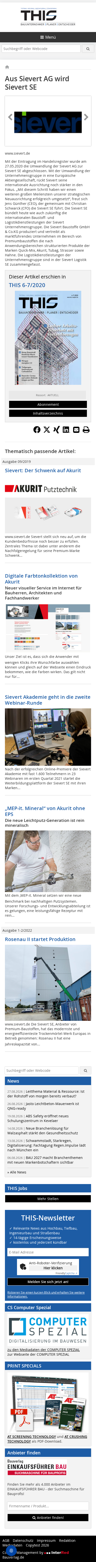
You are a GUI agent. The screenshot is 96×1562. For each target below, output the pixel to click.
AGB (5, 1540)
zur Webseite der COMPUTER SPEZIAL (38, 1354)
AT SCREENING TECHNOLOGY (31, 1436)
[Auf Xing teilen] (57, 432)
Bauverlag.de (13, 1557)
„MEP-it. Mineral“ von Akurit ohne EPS (45, 811)
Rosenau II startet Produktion (40, 939)
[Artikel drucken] (86, 429)
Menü (50, 37)
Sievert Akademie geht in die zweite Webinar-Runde (48, 700)
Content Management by (23, 1552)
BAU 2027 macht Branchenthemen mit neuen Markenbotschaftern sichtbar (45, 1160)
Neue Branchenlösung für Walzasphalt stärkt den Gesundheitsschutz (42, 1130)
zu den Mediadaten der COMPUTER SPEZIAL (43, 1349)
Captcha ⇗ (66, 1273)
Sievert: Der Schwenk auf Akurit (43, 470)
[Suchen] (88, 48)
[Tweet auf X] (47, 432)
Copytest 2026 (37, 1545)
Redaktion (67, 1540)
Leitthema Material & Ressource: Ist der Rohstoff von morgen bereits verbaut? (45, 1093)
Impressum (46, 1540)
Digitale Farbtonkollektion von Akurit (41, 578)
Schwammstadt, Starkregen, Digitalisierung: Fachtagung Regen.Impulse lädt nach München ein (46, 1145)
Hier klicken (53, 1268)
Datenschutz (23, 1540)
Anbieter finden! (50, 1517)
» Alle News (16, 1172)
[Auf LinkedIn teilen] (66, 432)
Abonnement (48, 404)
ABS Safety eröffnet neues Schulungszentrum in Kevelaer (38, 1118)
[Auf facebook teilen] (37, 432)
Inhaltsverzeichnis (48, 413)
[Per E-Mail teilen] (76, 429)
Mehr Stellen (48, 1198)
